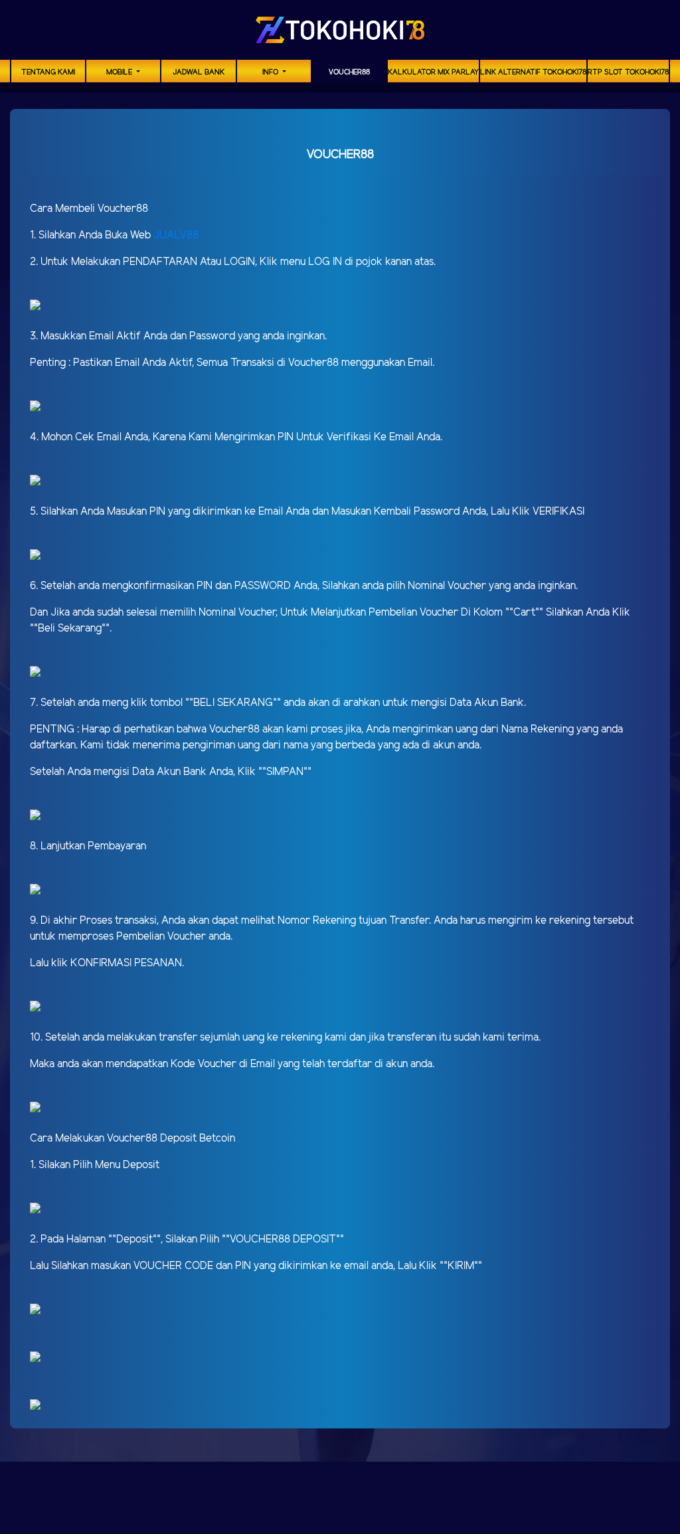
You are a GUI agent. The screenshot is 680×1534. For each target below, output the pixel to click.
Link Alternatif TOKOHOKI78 (533, 72)
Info (271, 72)
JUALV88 (176, 235)
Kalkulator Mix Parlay (433, 72)
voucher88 (349, 72)
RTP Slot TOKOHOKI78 (628, 72)
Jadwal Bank (198, 72)
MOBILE (120, 72)
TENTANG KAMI (48, 72)
